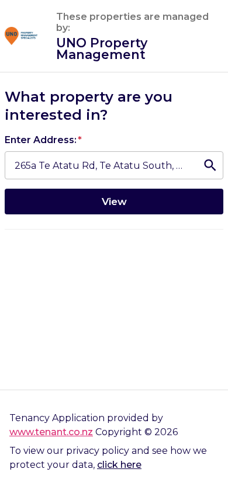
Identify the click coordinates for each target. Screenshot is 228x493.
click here (119, 464)
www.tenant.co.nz (51, 432)
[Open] (210, 166)
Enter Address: (43, 139)
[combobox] (100, 165)
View (114, 201)
